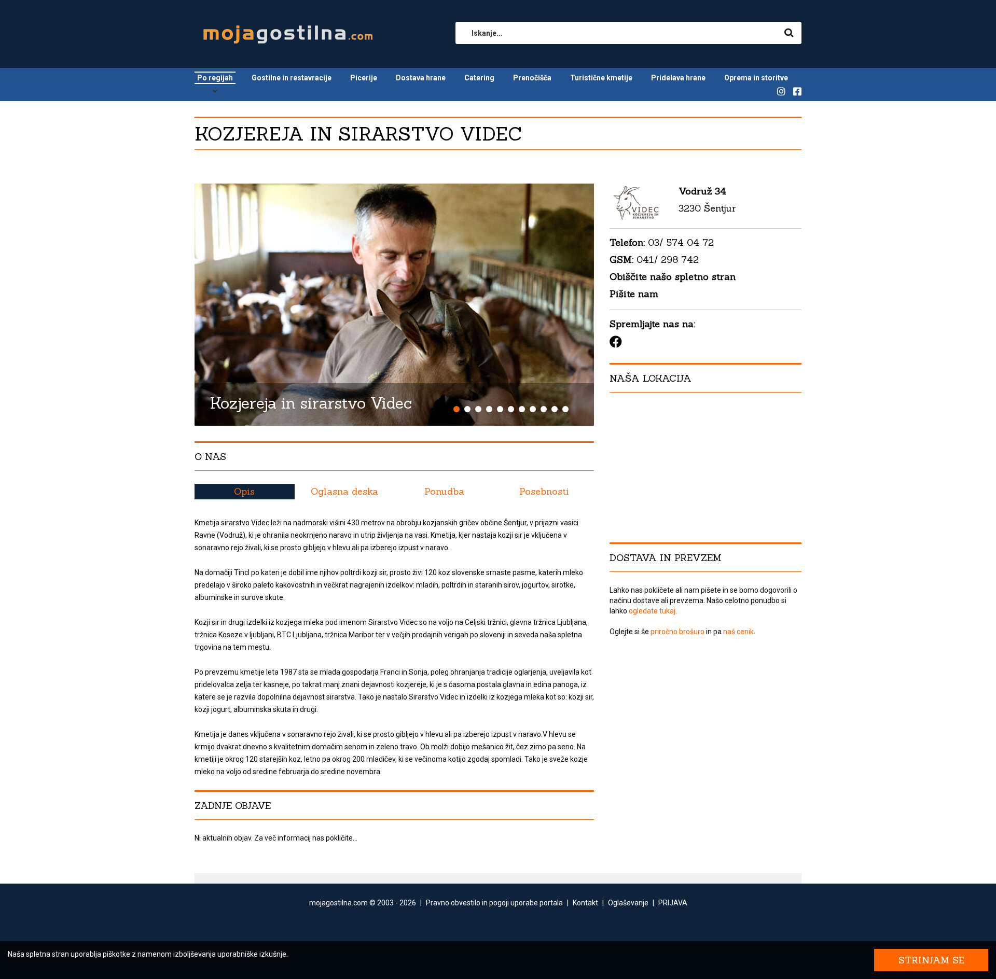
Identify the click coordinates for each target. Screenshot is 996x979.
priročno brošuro (677, 631)
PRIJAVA (672, 903)
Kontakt (585, 903)
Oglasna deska (344, 491)
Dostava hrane (421, 78)
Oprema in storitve (756, 78)
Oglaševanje (628, 903)
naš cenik (738, 631)
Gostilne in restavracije (291, 78)
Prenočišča (532, 78)
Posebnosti (544, 491)
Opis (244, 491)
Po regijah (215, 78)
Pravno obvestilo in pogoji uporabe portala (494, 903)
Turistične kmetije (601, 78)
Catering (479, 78)
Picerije (363, 78)
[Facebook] (616, 341)
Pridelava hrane (678, 78)
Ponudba (444, 491)
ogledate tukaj (652, 611)
